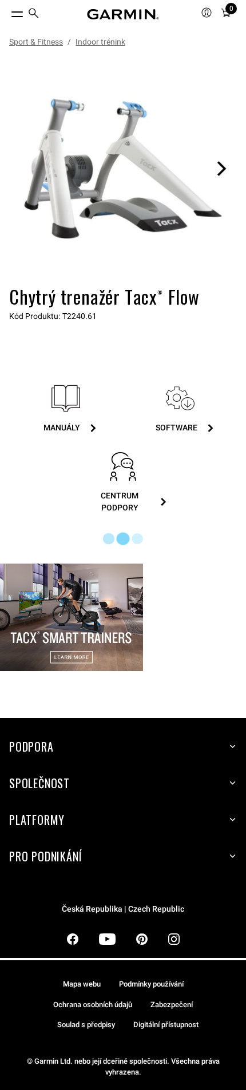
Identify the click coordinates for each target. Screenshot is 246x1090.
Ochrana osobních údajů (92, 1004)
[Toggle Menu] (7, 11)
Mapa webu (82, 984)
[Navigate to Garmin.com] (123, 14)
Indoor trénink (100, 42)
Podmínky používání (151, 984)
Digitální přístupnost (166, 1024)
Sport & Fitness (36, 42)
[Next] (221, 168)
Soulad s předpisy (86, 1024)
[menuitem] (33, 14)
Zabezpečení (171, 1004)
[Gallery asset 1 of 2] (123, 168)
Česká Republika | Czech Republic (123, 909)
